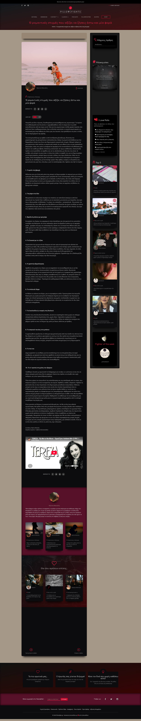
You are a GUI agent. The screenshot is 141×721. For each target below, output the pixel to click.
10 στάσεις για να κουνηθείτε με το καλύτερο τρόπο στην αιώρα (53, 596)
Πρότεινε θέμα (62, 709)
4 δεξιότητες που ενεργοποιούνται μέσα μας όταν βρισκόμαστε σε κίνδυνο (53, 545)
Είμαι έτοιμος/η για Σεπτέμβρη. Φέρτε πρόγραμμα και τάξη (104, 135)
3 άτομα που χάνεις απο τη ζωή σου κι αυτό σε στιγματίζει (73, 544)
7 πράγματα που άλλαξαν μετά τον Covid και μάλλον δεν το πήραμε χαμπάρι (73, 596)
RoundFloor (85, 715)
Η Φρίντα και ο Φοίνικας (33, 97)
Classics (65, 17)
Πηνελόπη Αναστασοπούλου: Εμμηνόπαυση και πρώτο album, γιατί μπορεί (103, 322)
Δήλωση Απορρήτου (95, 709)
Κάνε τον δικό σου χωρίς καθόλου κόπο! (103, 678)
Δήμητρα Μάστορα (76, 587)
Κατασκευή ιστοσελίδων (70, 715)
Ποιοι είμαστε (77, 709)
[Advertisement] (54, 628)
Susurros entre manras (99, 253)
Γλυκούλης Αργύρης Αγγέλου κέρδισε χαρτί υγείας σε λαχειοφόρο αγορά (104, 256)
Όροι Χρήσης (85, 709)
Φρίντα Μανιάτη (42, 88)
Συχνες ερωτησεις (115, 5)
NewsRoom (44, 17)
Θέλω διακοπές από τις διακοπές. (105, 139)
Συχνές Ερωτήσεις (45, 709)
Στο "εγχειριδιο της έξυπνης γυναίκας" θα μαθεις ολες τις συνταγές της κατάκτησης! (103, 682)
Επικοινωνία (54, 709)
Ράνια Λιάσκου (102, 248)
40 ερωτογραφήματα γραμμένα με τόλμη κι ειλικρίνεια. (38, 680)
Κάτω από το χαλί (51, 592)
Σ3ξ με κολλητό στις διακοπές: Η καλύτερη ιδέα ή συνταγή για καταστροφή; (105, 224)
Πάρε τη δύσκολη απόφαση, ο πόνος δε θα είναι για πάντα (33, 544)
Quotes (96, 17)
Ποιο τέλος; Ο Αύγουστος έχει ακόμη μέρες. (104, 143)
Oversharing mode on (72, 592)
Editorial (34, 17)
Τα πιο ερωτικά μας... (37, 676)
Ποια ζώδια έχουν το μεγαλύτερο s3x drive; (104, 289)
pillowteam (101, 183)
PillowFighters (86, 17)
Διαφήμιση (70, 709)
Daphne (33, 587)
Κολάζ (28, 592)
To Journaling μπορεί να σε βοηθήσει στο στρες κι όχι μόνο (33, 596)
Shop (105, 17)
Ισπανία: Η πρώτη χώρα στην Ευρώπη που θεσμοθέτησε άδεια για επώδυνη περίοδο (105, 191)
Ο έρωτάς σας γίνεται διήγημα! (70, 676)
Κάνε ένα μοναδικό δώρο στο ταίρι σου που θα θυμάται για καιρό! (70, 680)
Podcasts (75, 17)
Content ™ (54, 17)
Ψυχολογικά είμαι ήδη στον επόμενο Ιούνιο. (103, 148)
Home (53, 26)
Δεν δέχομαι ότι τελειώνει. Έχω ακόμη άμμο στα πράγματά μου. (104, 130)
